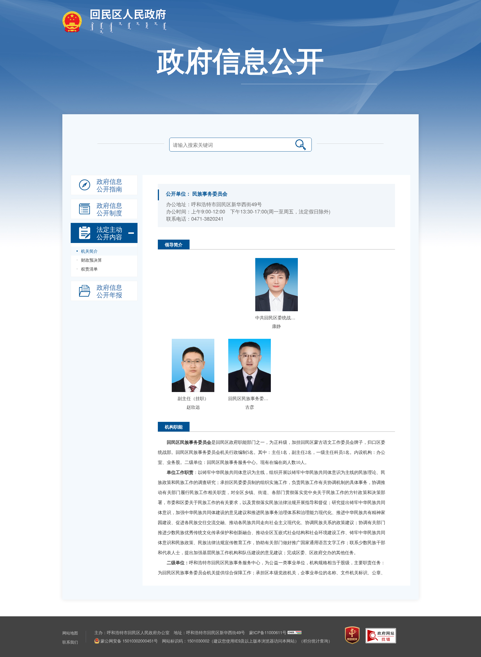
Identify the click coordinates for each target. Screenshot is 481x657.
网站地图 (70, 632)
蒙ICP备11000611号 (267, 632)
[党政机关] (352, 635)
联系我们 (70, 641)
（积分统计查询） (315, 641)
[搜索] (300, 144)
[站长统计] (294, 632)
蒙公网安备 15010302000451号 (129, 641)
